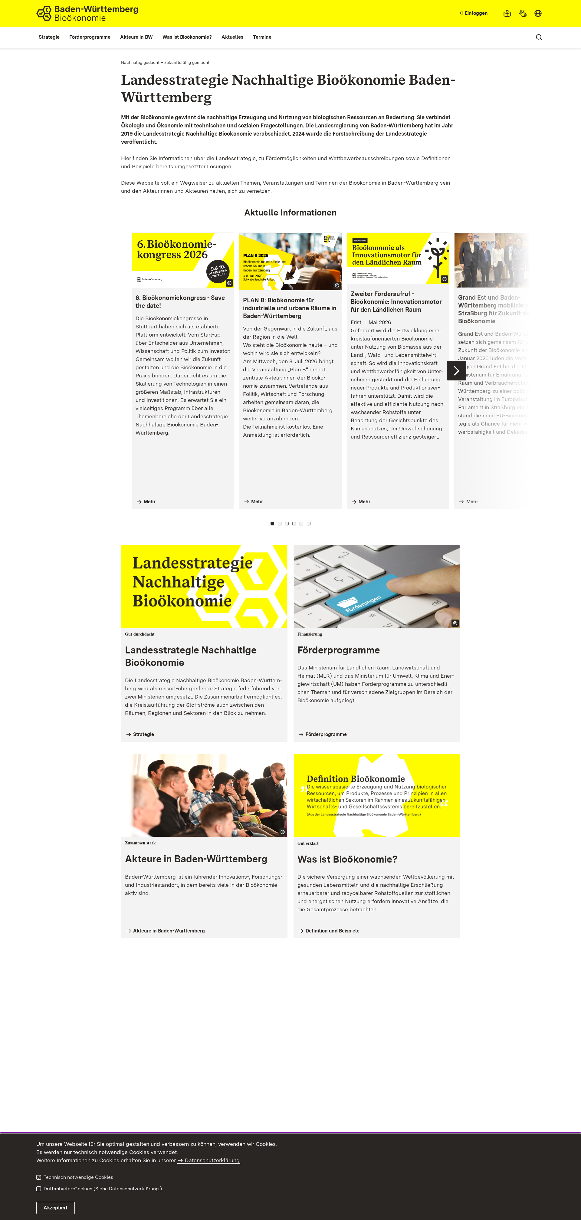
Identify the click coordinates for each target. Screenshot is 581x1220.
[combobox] (538, 13)
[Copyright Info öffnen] (229, 283)
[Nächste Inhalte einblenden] (456, 370)
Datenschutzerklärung (212, 1160)
